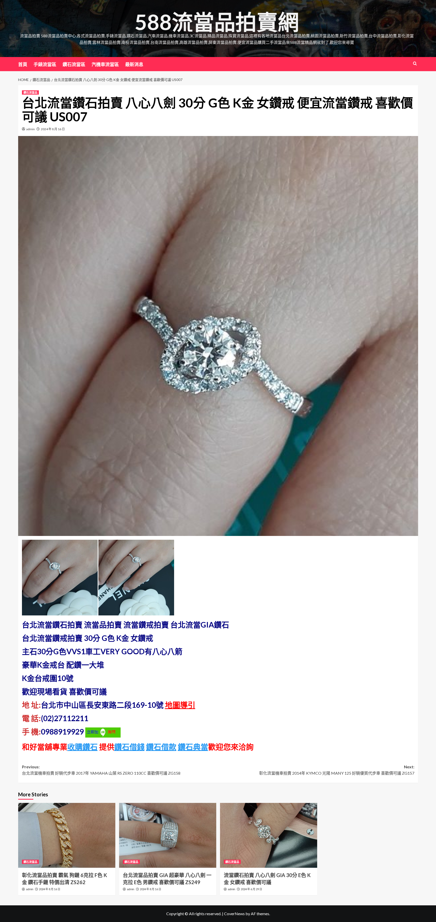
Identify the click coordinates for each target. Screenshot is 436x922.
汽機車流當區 (105, 64)
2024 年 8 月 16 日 (53, 129)
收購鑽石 (82, 746)
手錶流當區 (45, 64)
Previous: (101, 770)
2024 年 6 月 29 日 (251, 889)
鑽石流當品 (30, 92)
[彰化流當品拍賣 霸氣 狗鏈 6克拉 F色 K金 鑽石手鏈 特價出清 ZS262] (66, 835)
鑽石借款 (161, 746)
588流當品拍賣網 (217, 22)
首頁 (22, 64)
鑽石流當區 (74, 64)
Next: (336, 770)
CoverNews (234, 913)
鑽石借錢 (129, 746)
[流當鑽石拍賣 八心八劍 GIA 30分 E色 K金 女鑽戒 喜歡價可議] (268, 835)
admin (30, 129)
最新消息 (134, 64)
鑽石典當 (193, 746)
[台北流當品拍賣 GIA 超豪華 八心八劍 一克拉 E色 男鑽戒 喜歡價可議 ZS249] (167, 835)
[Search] (415, 63)
